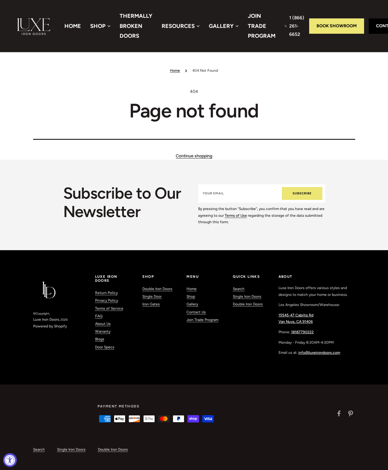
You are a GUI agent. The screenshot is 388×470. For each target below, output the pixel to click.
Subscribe (302, 193)
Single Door (152, 296)
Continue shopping (194, 156)
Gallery (221, 26)
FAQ (98, 316)
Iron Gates (151, 304)
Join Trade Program (261, 26)
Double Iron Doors (157, 289)
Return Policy (106, 293)
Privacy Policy (106, 300)
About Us (103, 324)
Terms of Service (109, 308)
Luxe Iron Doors (46, 319)
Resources (178, 26)
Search (238, 289)
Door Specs (104, 347)
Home (72, 26)
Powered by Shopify (50, 326)
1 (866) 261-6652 (296, 26)
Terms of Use (236, 215)
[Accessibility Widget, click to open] (10, 460)
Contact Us (196, 312)
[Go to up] (380, 462)
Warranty (102, 331)
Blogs (99, 339)
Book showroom (337, 26)
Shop (98, 26)
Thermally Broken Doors (136, 26)
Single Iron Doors (247, 296)
